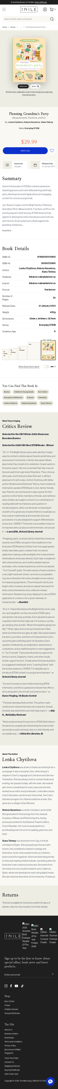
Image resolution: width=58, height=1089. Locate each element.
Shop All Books (41, 2)
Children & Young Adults (24, 392)
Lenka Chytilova (15, 122)
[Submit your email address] (50, 974)
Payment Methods (12, 1070)
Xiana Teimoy (47, 122)
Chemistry (42, 397)
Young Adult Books (12, 1013)
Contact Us (9, 1062)
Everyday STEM (32, 128)
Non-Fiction (9, 1001)
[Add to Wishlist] (52, 150)
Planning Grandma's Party (36, 27)
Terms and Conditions (13, 1041)
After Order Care (11, 1074)
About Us (8, 1030)
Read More (6, 230)
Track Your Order (11, 1058)
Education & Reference (13, 397)
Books (12, 27)
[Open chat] (50, 1081)
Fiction (7, 1005)
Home (4, 27)
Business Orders (11, 1034)
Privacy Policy (10, 1045)
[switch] (46, 366)
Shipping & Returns (12, 1066)
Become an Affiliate (13, 1049)
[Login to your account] (45, 9)
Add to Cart (25, 151)
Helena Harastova (32, 122)
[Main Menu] (4, 9)
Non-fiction (42, 392)
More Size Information (29, 366)
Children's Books (11, 1009)
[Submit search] (53, 19)
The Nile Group (26, 1081)
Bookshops (9, 1038)
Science (30, 397)
